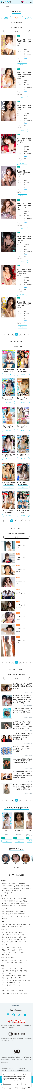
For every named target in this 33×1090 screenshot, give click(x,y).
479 (20, 800)
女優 (5, 971)
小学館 (11, 888)
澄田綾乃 (19, 307)
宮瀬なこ (19, 209)
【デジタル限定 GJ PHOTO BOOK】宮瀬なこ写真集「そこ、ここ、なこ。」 (24, 205)
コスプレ (7, 924)
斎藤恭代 (19, 78)
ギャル (23, 942)
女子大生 (6, 973)
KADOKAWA (21, 883)
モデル (14, 971)
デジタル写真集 (6, 18)
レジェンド (7, 982)
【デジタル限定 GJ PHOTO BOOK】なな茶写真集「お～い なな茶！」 (24, 172)
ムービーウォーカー (8, 893)
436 (20, 662)
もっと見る (16, 867)
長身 (14, 937)
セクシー (19, 952)
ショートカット (17, 934)
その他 (23, 993)
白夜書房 (13, 890)
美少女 (6, 947)
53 (21, 520)
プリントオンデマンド (8, 916)
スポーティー (20, 939)
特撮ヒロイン (24, 980)
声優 (24, 971)
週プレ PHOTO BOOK (8, 898)
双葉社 (19, 890)
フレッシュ (7, 939)
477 (12, 800)
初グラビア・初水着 (19, 991)
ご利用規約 (4, 1068)
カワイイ (7, 952)
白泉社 (8, 890)
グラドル (7, 968)
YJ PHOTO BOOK (21, 898)
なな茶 (18, 176)
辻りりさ (19, 144)
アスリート (7, 985)
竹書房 (23, 888)
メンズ (6, 993)
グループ (23, 960)
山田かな (19, 275)
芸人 (17, 982)
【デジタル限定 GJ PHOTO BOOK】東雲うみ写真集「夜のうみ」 (24, 238)
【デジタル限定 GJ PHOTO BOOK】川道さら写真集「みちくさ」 (24, 41)
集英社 (27, 886)
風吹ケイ (19, 111)
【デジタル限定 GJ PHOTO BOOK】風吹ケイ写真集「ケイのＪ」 (24, 107)
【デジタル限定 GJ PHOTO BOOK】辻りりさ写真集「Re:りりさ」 (24, 140)
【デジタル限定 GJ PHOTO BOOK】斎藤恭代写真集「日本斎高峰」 (24, 74)
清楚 (5, 954)
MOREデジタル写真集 (20, 901)
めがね (6, 926)
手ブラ (6, 991)
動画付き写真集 (6, 914)
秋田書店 (4, 883)
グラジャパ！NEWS (26, 18)
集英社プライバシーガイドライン (17, 1068)
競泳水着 (26, 924)
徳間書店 (28, 888)
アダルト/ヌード (18, 985)
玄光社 (18, 886)
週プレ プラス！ (16, 18)
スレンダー (8, 932)
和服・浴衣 (17, 926)
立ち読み (22, 65)
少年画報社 (17, 888)
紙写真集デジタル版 (8, 911)
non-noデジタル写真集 (8, 903)
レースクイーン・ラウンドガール (14, 975)
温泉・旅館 (16, 962)
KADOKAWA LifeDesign (8, 886)
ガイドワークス (12, 883)
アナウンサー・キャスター (12, 978)
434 (12, 662)
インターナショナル (10, 942)
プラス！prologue (19, 911)
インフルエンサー (9, 980)
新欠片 (4, 890)
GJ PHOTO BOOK (7, 901)
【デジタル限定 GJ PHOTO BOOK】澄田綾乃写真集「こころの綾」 (24, 303)
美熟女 (6, 950)
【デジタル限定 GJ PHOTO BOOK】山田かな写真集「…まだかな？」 (24, 271)
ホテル (6, 962)
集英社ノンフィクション (9, 905)
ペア (5, 960)
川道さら (19, 45)
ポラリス (26, 916)
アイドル (18, 968)
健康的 (23, 937)
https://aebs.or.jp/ (4, 1062)
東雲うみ (19, 242)
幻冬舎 (23, 886)
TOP (2, 6)
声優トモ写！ (19, 916)
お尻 (5, 934)
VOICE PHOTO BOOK (18, 914)
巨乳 (19, 932)
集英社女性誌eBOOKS (22, 903)
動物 (14, 993)
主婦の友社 (5, 888)
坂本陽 (25, 58)
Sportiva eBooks (21, 905)
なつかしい (17, 950)
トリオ (13, 960)
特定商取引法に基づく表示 (8, 1070)
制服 (17, 924)
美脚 (5, 937)
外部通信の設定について (22, 1070)
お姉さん (16, 947)
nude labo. (5, 918)
